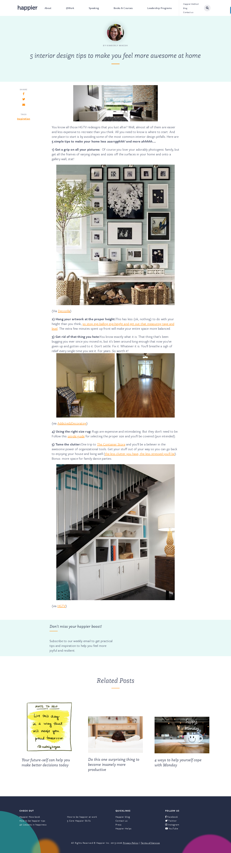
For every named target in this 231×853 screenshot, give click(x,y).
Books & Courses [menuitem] (123, 8)
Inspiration (23, 119)
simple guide (76, 436)
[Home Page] (27, 8)
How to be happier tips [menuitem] (32, 820)
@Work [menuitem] (70, 8)
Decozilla (64, 311)
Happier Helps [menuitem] (123, 828)
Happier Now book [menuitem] (29, 816)
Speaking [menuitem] (94, 8)
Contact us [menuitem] (188, 12)
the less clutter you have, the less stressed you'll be (140, 453)
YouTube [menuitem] (173, 828)
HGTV (61, 606)
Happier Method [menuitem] (191, 3)
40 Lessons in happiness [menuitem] (33, 824)
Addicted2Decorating (72, 423)
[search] (207, 8)
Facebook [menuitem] (172, 816)
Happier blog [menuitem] (123, 816)
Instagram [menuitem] (173, 824)
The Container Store (111, 444)
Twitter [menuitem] (172, 820)
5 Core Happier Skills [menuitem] (79, 820)
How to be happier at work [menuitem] (82, 816)
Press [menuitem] (118, 824)
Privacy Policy (130, 843)
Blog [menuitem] (185, 8)
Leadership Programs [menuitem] (159, 8)
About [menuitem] (48, 8)
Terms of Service (150, 843)
